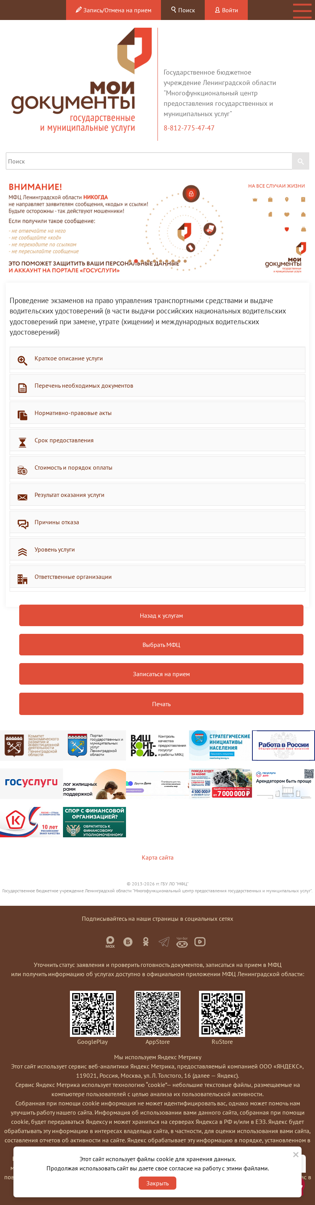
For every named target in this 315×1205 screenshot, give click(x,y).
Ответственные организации (73, 576)
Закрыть (157, 1183)
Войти (229, 10)
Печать (161, 704)
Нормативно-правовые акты (73, 413)
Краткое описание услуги (69, 358)
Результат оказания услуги (69, 494)
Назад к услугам (161, 615)
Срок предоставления (64, 440)
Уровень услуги (55, 549)
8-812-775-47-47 (190, 127)
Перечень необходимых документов (84, 385)
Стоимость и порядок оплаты (74, 467)
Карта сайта (158, 857)
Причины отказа (57, 522)
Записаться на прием (161, 674)
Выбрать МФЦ (161, 644)
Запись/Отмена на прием (116, 10)
